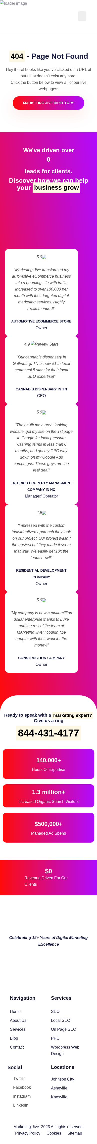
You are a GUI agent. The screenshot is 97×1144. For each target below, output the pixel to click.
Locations (62, 1067)
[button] (82, 16)
